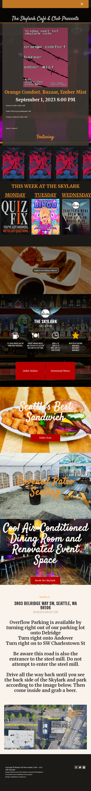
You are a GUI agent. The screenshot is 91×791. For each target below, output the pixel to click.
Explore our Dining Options (45, 270)
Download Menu (60, 370)
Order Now (45, 437)
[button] (82, 4)
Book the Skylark (45, 580)
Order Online (30, 370)
